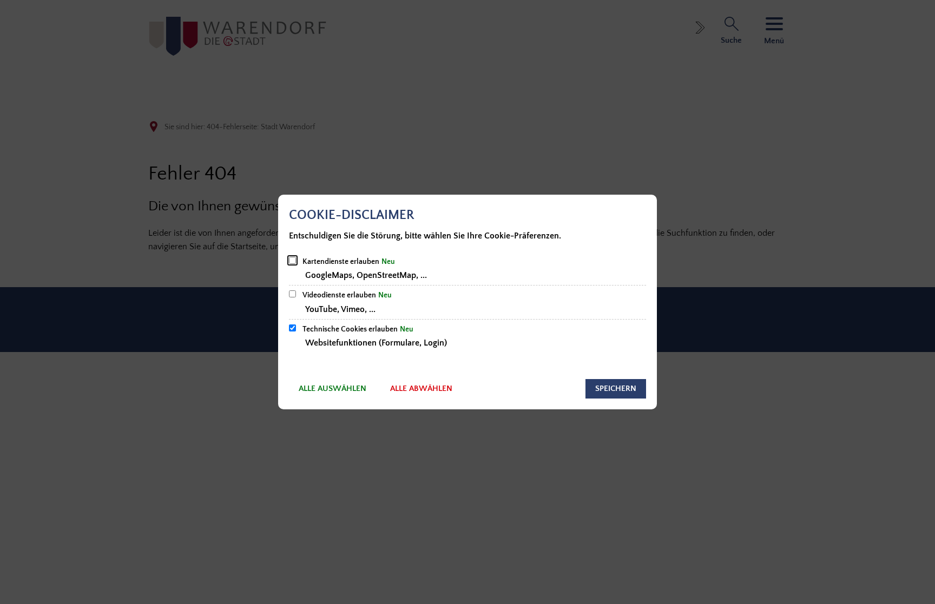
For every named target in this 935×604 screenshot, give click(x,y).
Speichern (615, 388)
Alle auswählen (332, 388)
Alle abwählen (421, 388)
